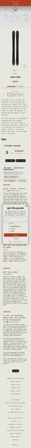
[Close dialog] (27, 206)
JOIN (15, 235)
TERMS (10, 241)
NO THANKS (15, 238)
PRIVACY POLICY (18, 241)
